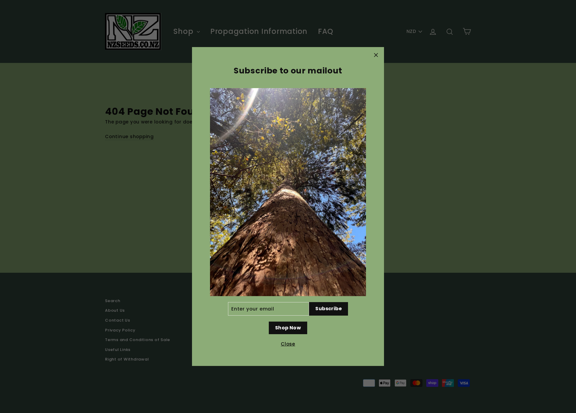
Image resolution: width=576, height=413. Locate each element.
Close (288, 344)
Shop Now (288, 327)
